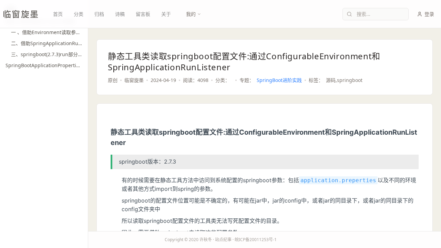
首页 (58, 14)
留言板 (143, 14)
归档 (99, 14)
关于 (166, 14)
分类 (78, 14)
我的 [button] (191, 14)
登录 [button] (429, 14)
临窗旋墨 (21, 14)
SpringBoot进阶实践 (279, 80)
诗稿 (120, 14)
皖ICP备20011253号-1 (256, 239)
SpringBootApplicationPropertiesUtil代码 (44, 65)
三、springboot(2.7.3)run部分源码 (46, 54)
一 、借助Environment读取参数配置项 (46, 32)
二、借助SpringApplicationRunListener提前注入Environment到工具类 (46, 43)
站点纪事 (223, 239)
